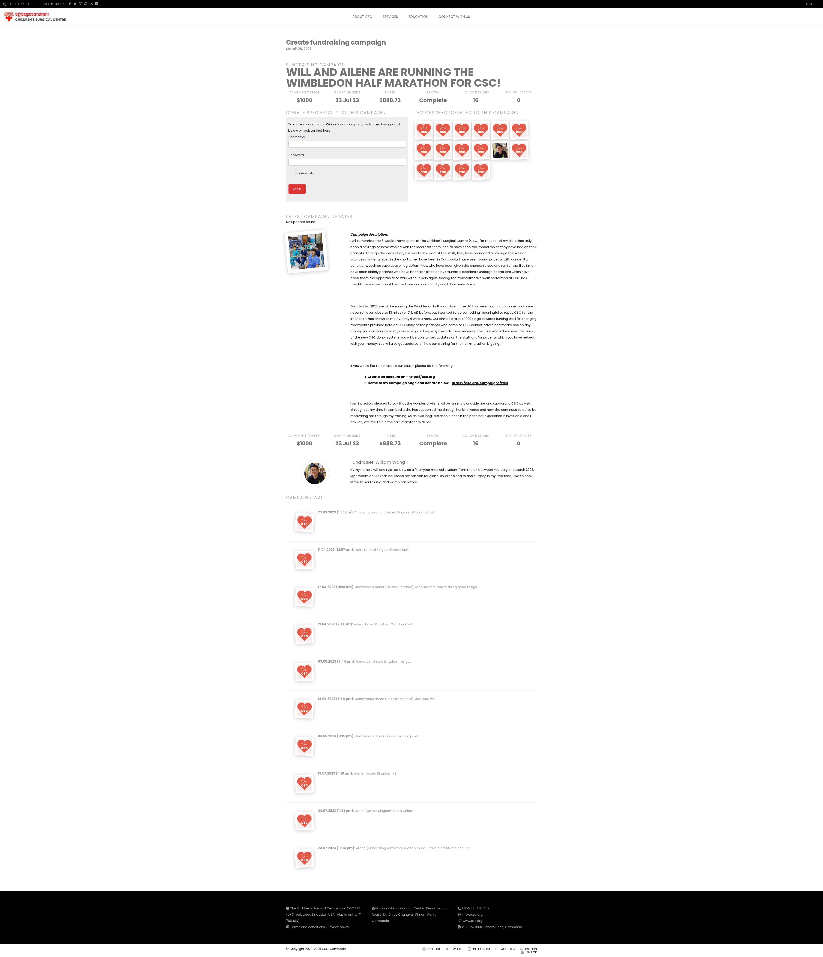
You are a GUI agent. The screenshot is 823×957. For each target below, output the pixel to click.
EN (30, 4)
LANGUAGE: (16, 4)
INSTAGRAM (481, 949)
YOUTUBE (434, 949)
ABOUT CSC (362, 16)
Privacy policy (338, 927)
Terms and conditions (307, 927)
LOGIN (810, 4)
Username (296, 137)
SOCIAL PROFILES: (52, 4)
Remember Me (303, 173)
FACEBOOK (507, 949)
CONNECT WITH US (454, 16)
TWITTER (457, 949)
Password (296, 155)
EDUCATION (418, 16)
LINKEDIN (531, 949)
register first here (316, 130)
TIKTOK (531, 952)
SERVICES (390, 16)
